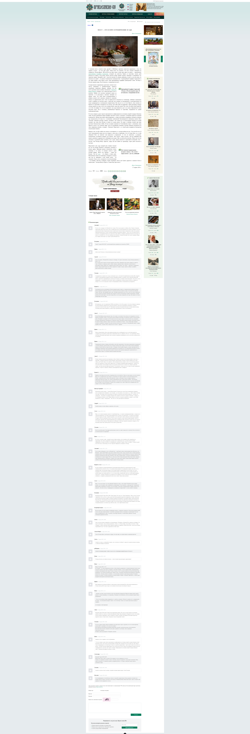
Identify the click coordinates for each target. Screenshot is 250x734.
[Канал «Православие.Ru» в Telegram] (97, 1)
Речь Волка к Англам (153, 128)
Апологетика (108, 17)
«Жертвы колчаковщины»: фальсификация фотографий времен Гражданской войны (153, 268)
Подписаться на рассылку (159, 0)
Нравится (89, 25)
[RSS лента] (99, 1)
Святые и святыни (129, 17)
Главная (88, 21)
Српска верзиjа (131, 7)
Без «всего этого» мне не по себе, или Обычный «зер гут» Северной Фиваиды (153, 91)
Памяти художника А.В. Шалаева (153, 146)
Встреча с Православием (108, 14)
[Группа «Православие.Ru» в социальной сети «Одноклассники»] (89, 1)
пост (99, 154)
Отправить (136, 714)
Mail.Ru (99, 690)
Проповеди (102, 17)
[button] (140, 10)
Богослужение (157, 17)
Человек (92, 21)
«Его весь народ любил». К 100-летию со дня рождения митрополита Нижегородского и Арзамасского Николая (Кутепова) (153, 246)
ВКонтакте (95, 690)
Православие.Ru (99, 687)
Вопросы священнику (137, 14)
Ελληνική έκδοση (131, 5)
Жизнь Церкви (149, 17)
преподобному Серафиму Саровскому (98, 74)
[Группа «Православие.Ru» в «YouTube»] (95, 1)
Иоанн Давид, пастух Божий (153, 189)
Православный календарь (121, 10)
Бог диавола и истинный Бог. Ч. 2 (153, 110)
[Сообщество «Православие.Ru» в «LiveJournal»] (93, 1)
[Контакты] (101, 1)
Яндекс (97, 690)
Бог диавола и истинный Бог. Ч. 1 (153, 164)
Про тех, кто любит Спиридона (153, 207)
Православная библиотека (118, 17)
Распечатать (141, 21)
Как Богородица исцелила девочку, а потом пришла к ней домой (153, 226)
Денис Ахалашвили (136, 33)
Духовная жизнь (97, 21)
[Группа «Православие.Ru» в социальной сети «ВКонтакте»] (87, 1)
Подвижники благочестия (139, 17)
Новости (150, 14)
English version (130, 10)
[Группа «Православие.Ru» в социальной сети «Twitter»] (91, 1)
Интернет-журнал (123, 14)
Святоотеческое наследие (92, 17)
